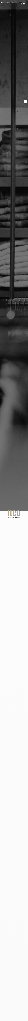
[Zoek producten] (25, 102)
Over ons (10, 2)
